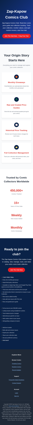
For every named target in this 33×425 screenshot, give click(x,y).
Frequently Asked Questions (16, 380)
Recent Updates (16, 370)
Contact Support (16, 383)
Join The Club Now (16, 270)
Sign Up (16, 396)
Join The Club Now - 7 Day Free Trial (16, 36)
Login (16, 393)
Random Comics (16, 366)
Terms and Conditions (13, 405)
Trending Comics (16, 363)
